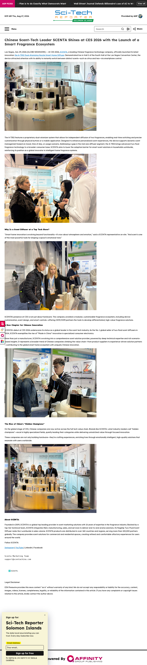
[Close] (45, 615)
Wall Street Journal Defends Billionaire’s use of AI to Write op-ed (108, 3)
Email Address (13, 643)
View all (141, 3)
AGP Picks (7, 4)
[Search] (122, 29)
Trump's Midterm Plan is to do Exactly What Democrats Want (33, 3)
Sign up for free (25, 653)
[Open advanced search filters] (128, 29)
